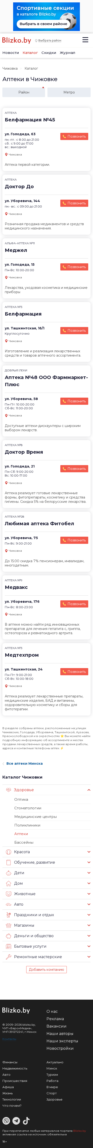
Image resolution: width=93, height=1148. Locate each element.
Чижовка (10, 68)
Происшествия (14, 1081)
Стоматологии (27, 808)
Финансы (9, 1062)
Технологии (11, 1099)
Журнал (67, 52)
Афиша (8, 1087)
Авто (6, 1074)
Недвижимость (14, 1068)
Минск (51, 1068)
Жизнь (7, 1093)
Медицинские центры (35, 816)
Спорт (51, 1093)
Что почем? (11, 1105)
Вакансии (56, 1026)
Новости (10, 52)
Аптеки (21, 833)
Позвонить (76, 136)
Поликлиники (27, 825)
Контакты (9, 1039)
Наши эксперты (62, 1041)
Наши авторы (59, 1033)
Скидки (48, 52)
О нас (52, 1011)
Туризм (52, 1074)
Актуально (54, 1062)
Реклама (55, 1019)
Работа (52, 1081)
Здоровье (54, 1099)
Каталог (30, 52)
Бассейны (23, 842)
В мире (52, 1087)
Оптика (21, 799)
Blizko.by (79, 1130)
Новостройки (60, 1048)
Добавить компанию (46, 969)
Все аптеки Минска (24, 763)
